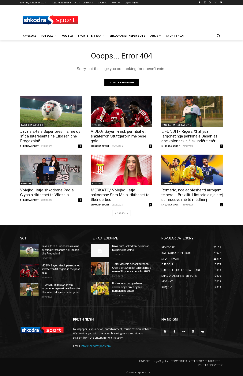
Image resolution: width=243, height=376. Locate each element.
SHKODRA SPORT (29, 146)
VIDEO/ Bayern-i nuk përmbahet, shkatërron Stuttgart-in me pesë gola (118, 136)
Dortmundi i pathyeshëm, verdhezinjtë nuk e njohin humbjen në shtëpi (127, 287)
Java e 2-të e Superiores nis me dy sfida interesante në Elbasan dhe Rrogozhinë (50, 136)
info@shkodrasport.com (96, 346)
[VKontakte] (202, 331)
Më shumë (120, 213)
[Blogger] (165, 331)
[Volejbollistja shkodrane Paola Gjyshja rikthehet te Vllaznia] (51, 170)
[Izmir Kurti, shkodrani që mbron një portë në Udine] (100, 250)
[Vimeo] (215, 3)
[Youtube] (221, 3)
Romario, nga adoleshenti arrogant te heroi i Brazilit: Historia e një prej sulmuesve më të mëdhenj (192, 195)
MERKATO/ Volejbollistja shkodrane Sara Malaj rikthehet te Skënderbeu (120, 195)
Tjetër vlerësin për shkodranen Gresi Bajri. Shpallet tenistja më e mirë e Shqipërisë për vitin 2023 (131, 267)
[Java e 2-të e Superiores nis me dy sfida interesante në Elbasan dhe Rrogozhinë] (51, 111)
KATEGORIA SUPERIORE (32, 125)
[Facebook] (199, 3)
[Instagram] (205, 3)
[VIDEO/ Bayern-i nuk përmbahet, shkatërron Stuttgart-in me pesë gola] (121, 111)
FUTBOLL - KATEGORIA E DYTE (177, 125)
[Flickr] (183, 331)
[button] (218, 35)
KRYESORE (96, 125)
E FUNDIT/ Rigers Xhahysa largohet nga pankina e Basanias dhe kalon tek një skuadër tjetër (189, 136)
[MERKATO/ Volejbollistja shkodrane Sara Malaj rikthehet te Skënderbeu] (121, 170)
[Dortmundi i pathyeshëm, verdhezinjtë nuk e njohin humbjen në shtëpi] (100, 288)
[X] (210, 3)
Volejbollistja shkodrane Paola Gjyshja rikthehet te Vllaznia (47, 192)
